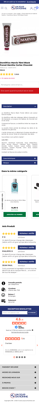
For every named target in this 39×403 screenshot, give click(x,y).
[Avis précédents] (1, 345)
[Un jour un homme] (19, 395)
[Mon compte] (31, 8)
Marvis (2, 70)
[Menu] (2, 8)
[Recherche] (6, 8)
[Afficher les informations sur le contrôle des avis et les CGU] (32, 330)
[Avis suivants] (37, 345)
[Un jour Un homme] (19, 8)
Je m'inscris (32, 312)
